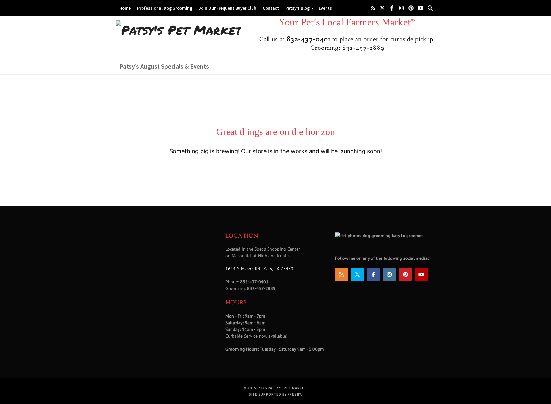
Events (325, 8)
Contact (271, 8)
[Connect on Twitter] (382, 8)
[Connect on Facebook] (392, 8)
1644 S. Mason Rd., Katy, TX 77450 (259, 269)
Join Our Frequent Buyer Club (227, 8)
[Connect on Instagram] (401, 8)
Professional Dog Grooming (164, 8)
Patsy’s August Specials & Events (164, 66)
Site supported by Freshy (275, 394)
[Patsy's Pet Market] (178, 29)
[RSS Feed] (373, 8)
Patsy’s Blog (297, 8)
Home (125, 8)
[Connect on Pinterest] (411, 8)
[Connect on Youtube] (420, 8)
